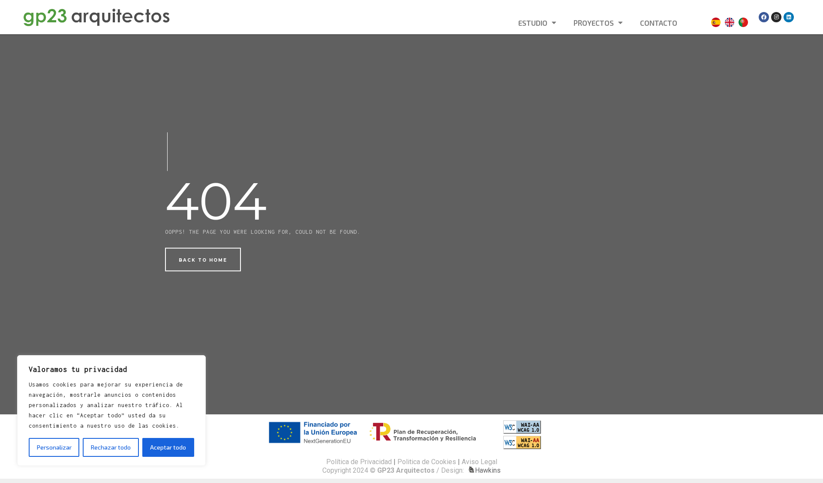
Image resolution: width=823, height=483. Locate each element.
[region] (111, 410)
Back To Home (203, 260)
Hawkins (488, 470)
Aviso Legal (479, 462)
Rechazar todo (111, 447)
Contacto (658, 22)
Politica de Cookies (426, 462)
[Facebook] (764, 17)
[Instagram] (776, 17)
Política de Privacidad (359, 462)
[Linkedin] (789, 17)
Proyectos (594, 22)
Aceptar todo (168, 447)
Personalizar (54, 447)
